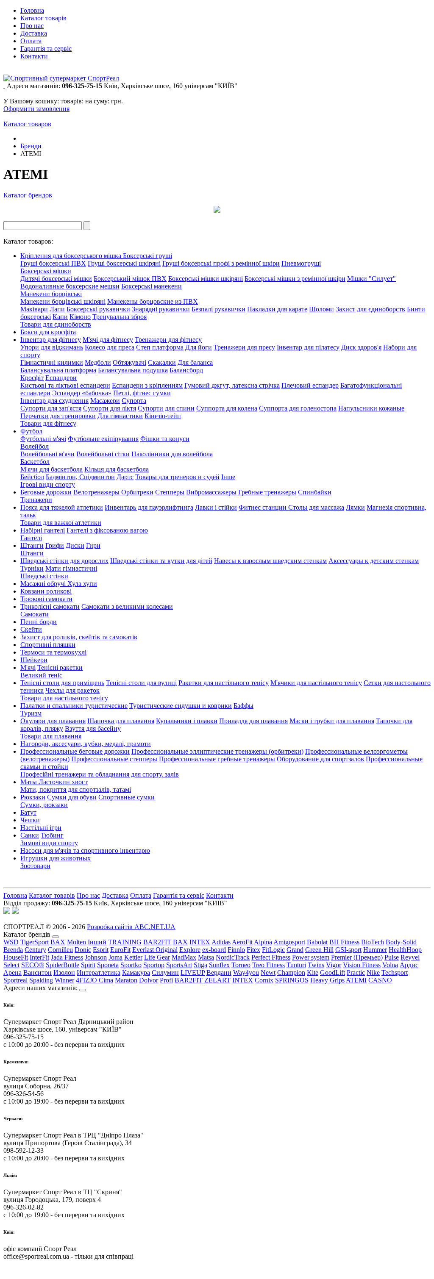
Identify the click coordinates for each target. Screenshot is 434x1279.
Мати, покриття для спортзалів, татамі (75, 789)
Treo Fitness (268, 964)
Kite (312, 972)
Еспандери (61, 377)
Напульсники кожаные (371, 408)
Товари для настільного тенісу (64, 698)
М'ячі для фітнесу (108, 339)
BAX (57, 942)
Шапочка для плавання (120, 720)
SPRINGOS (292, 980)
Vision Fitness (362, 964)
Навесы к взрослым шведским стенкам (270, 560)
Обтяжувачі (129, 362)
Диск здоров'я (361, 347)
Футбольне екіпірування (103, 438)
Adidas (221, 942)
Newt (268, 972)
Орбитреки (137, 492)
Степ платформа (160, 347)
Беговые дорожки (46, 492)
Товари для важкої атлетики (60, 522)
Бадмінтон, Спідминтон (80, 476)
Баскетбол (35, 461)
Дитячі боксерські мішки (56, 278)
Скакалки (162, 362)
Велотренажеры (97, 492)
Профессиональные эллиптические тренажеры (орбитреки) (217, 751)
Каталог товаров (27, 124)
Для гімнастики (120, 415)
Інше (228, 476)
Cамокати (34, 614)
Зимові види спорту (49, 842)
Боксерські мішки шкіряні (205, 278)
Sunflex (219, 964)
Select (11, 964)
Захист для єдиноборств (370, 309)
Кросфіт (32, 377)
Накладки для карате (277, 309)
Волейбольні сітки (103, 454)
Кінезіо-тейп (163, 415)
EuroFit (120, 949)
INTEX (199, 942)
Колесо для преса (109, 347)
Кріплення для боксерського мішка (71, 255)
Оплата (31, 40)
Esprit (100, 949)
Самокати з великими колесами (127, 606)
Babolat (317, 942)
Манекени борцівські (51, 293)
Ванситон (37, 972)
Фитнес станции (263, 507)
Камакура (136, 972)
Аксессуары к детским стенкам (373, 560)
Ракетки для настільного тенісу (223, 682)
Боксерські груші (147, 255)
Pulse (391, 957)
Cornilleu (60, 949)
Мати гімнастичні (71, 568)
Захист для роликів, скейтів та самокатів (78, 637)
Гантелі (31, 537)
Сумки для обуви (72, 797)
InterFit (39, 957)
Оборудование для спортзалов (320, 759)
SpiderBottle (62, 964)
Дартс (125, 476)
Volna (390, 964)
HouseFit (15, 957)
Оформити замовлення (36, 108)
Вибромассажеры (211, 492)
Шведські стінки (44, 576)
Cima (106, 980)
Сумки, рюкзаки (44, 804)
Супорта (134, 400)
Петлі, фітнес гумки (142, 393)
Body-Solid (401, 942)
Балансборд (186, 370)
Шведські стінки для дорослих (64, 560)
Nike (373, 972)
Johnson (96, 957)
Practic (356, 972)
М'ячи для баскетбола (51, 469)
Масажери (105, 400)
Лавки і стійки (216, 507)
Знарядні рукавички (161, 309)
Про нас (32, 25)
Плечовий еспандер (310, 385)
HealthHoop (405, 949)
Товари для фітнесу (48, 423)
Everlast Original (155, 949)
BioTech (372, 942)
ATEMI (356, 980)
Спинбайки (314, 492)
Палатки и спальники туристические (74, 705)
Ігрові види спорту (47, 484)
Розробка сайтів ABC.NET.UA (131, 926)
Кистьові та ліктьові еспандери (65, 385)
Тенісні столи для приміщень (62, 682)
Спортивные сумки (126, 797)
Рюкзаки (32, 797)
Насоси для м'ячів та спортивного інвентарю (85, 850)
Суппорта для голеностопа (298, 408)
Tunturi (296, 964)
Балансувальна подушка (133, 370)
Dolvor (148, 980)
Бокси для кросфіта (48, 332)
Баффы (243, 705)
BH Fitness (344, 942)
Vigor (333, 964)
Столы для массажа (316, 507)
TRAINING (125, 942)
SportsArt (179, 964)
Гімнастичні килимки (51, 362)
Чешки (30, 820)
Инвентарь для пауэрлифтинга (149, 507)
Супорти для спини (166, 408)
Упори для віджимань (51, 347)
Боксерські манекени (151, 286)
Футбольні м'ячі (43, 438)
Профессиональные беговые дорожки (75, 751)
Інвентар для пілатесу (308, 347)
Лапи (57, 309)
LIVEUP (193, 972)
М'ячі (28, 667)
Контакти (34, 56)
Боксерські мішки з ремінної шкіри (295, 278)
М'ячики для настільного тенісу (316, 682)
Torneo (240, 964)
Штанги (32, 545)
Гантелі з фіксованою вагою (107, 530)
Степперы (169, 492)
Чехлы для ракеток (72, 690)
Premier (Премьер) (357, 957)
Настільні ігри (40, 827)
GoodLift (332, 972)
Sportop (153, 964)
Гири (93, 545)
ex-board (214, 949)
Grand (295, 949)
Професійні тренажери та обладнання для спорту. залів (99, 774)
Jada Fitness (67, 957)
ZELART (217, 980)
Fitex (253, 949)
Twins (316, 964)
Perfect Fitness (270, 957)
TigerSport (34, 942)
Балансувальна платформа (58, 370)
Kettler (133, 957)
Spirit (88, 964)
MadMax (184, 957)
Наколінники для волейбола (172, 454)
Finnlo (236, 949)
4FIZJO (87, 980)
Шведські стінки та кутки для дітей (161, 560)
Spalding (41, 980)
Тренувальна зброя (119, 316)
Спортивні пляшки (47, 644)
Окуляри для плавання (53, 720)
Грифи (54, 545)
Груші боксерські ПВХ (53, 263)
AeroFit (242, 942)
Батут (28, 812)
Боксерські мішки (45, 271)
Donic (83, 949)
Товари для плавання (50, 736)
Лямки (355, 507)
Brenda (13, 949)
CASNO (380, 980)
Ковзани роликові (46, 591)
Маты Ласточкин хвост (54, 781)
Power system (310, 957)
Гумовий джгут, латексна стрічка (232, 385)
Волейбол (34, 446)
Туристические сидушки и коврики (180, 705)
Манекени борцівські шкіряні (63, 301)
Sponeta (108, 964)
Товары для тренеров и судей (177, 476)
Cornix (264, 980)
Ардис (409, 964)
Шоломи (321, 309)
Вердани (218, 972)
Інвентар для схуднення (54, 400)
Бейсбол (32, 476)
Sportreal (15, 980)
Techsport (394, 972)
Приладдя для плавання (253, 720)
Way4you (246, 972)
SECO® (32, 964)
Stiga (200, 964)
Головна (32, 10)
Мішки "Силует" (371, 278)
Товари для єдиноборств (55, 324)
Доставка (33, 33)
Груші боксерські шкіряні (124, 263)
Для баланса (195, 362)
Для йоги (198, 347)
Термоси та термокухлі (53, 652)
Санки (29, 835)
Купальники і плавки (186, 720)
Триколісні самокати (50, 606)
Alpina (263, 942)
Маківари (34, 309)
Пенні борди (38, 621)
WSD (11, 942)
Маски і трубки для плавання (331, 720)
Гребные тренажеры (267, 492)
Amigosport (289, 942)
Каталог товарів (43, 18)
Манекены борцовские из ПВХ (152, 301)
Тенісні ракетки (60, 667)
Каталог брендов (27, 195)
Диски (75, 545)
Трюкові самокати (46, 598)
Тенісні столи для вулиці (141, 682)
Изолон (64, 972)
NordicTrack (233, 957)
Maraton (126, 980)
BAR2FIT (157, 942)
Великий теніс (41, 675)
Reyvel (410, 957)
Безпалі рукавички (218, 309)
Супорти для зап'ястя (50, 408)
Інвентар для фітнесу (50, 339)
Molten (76, 942)
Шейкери (33, 659)
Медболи (98, 362)
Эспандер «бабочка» (81, 393)
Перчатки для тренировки (58, 415)
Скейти (31, 629)
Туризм (31, 713)
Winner (64, 980)
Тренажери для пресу (244, 347)
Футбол (31, 431)
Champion (291, 972)
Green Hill (319, 949)
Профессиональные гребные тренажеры (217, 759)
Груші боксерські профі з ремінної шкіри (221, 263)
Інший (97, 942)
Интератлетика (98, 972)
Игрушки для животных (55, 858)
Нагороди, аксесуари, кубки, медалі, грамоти (85, 743)
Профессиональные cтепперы (114, 759)
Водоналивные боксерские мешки (70, 286)
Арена (12, 972)
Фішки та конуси (164, 438)
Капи (60, 316)
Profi (166, 980)
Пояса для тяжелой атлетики (61, 507)
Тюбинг (52, 835)
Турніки (32, 568)
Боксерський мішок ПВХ (130, 278)
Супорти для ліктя (109, 408)
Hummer (375, 949)
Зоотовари (35, 865)
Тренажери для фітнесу (168, 339)
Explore (189, 949)
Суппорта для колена (226, 408)
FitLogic (273, 949)
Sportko (131, 964)
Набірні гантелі (42, 530)
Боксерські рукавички (98, 309)
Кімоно (80, 316)
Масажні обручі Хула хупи (58, 583)
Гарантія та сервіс (46, 48)
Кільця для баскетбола (116, 469)
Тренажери (36, 499)
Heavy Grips (327, 980)
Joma (115, 957)
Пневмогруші (301, 263)
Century (35, 949)
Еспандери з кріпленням (147, 385)
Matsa (206, 957)
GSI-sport (348, 949)
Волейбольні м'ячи (47, 454)
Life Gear (157, 957)
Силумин (165, 972)
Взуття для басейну (93, 728)
